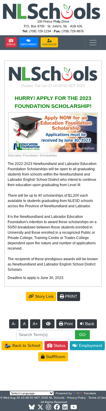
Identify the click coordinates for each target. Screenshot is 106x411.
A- (14, 323)
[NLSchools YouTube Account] (73, 407)
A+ (35, 323)
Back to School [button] (25, 345)
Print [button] (68, 323)
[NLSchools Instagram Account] (48, 407)
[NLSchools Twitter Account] (40, 407)
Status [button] (58, 345)
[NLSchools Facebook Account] (57, 407)
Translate (90, 393)
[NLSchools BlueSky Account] (32, 407)
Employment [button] (90, 345)
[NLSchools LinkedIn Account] (65, 407)
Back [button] (89, 323)
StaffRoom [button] (54, 356)
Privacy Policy (76, 397)
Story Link (44, 296)
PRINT (70, 296)
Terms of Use (97, 397)
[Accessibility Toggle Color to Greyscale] (48, 323)
